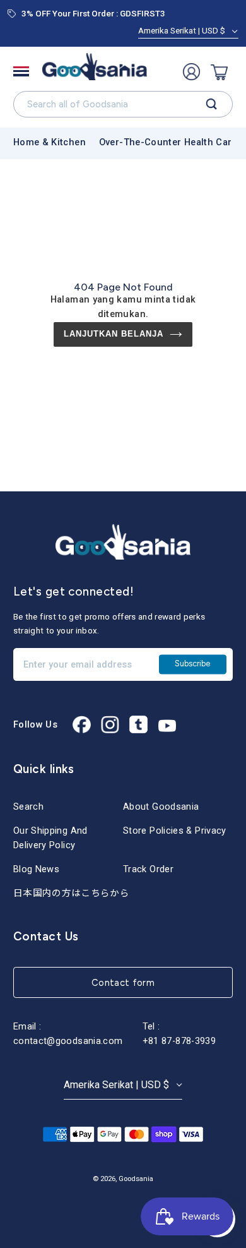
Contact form (123, 982)
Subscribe (192, 664)
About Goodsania (161, 806)
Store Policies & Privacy (174, 830)
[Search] (211, 104)
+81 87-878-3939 (179, 1041)
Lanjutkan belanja (114, 334)
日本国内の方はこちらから (71, 893)
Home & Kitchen (49, 142)
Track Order (148, 869)
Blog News (36, 869)
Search (28, 806)
